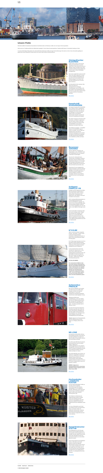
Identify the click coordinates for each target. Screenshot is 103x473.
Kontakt (19, 465)
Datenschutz (30, 465)
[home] (19, 2)
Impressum (24, 465)
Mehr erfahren (71, 95)
